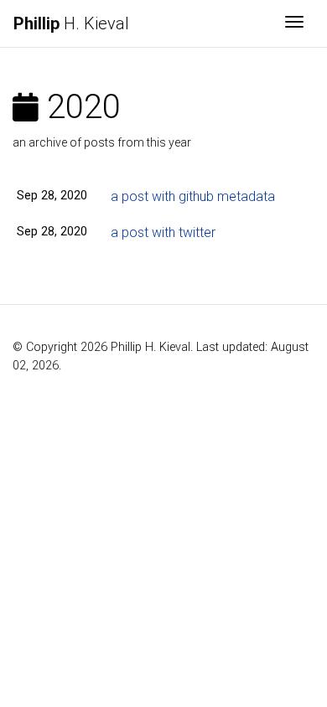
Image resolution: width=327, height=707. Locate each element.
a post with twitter (163, 232)
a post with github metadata (193, 196)
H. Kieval (71, 23)
